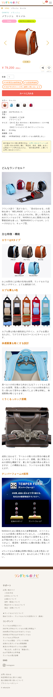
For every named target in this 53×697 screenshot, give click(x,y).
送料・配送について (12, 602)
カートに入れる (26, 93)
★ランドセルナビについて (13, 613)
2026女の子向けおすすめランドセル (17, 634)
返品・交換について (12, 608)
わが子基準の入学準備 (11, 652)
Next (47, 43)
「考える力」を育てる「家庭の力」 (16, 649)
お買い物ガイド (9, 590)
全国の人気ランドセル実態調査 (15, 643)
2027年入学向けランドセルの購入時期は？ (19, 628)
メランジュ (15, 12)
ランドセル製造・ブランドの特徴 (16, 640)
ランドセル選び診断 (10, 655)
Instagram (10, 665)
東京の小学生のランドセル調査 (15, 646)
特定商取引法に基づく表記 (11, 677)
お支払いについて (11, 596)
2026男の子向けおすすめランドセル (17, 631)
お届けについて (10, 599)
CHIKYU (5, 12)
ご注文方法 (8, 593)
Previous (6, 43)
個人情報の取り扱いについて (12, 680)
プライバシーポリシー (9, 683)
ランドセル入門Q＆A (11, 637)
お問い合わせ (6, 674)
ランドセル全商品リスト (12, 625)
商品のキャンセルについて (14, 605)
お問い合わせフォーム (37, 143)
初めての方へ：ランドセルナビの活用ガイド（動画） (23, 616)
